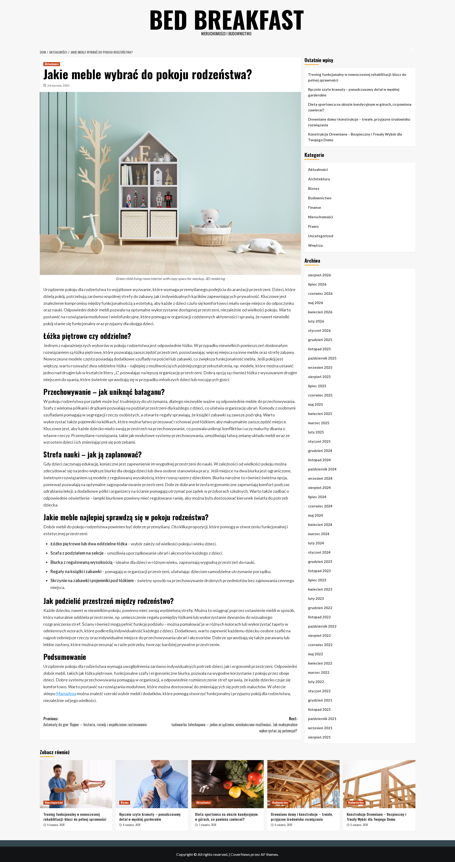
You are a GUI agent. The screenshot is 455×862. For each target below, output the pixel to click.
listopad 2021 (319, 709)
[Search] (412, 50)
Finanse (314, 207)
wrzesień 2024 (320, 478)
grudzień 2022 (320, 608)
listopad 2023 (319, 571)
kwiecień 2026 (320, 312)
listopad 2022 (319, 617)
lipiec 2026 (317, 284)
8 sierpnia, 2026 (132, 825)
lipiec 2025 (317, 386)
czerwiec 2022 (320, 645)
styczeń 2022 (319, 691)
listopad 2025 (319, 349)
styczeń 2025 (319, 441)
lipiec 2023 (317, 580)
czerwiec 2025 (320, 395)
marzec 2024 (318, 534)
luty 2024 (316, 543)
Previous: (95, 722)
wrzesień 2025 (320, 367)
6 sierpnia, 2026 (283, 825)
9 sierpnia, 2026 (56, 825)
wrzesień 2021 (320, 728)
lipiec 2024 (317, 497)
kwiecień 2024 (320, 524)
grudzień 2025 (320, 340)
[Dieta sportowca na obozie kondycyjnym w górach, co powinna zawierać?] (227, 784)
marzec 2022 (318, 672)
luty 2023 (316, 598)
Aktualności (52, 64)
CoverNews (240, 854)
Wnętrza (315, 245)
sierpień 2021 (319, 737)
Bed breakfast (226, 18)
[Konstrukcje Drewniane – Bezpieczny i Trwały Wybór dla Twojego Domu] (379, 784)
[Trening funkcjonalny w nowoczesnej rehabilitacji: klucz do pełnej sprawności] (76, 784)
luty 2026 (316, 321)
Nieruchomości (320, 217)
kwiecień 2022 (320, 663)
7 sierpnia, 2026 (207, 825)
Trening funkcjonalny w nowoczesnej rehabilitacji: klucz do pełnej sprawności (357, 77)
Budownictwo (319, 198)
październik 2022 (322, 626)
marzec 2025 (318, 423)
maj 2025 (315, 404)
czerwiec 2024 (320, 506)
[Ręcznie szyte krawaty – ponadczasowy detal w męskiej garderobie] (152, 784)
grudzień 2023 (320, 561)
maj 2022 (315, 654)
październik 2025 (322, 358)
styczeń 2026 (319, 330)
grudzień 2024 (320, 450)
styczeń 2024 (319, 552)
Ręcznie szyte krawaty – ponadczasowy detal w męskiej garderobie (353, 92)
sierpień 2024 (319, 487)
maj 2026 (315, 303)
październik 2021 (322, 718)
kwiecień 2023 (320, 589)
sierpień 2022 (319, 635)
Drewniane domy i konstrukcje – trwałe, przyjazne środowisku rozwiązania (359, 122)
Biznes (313, 188)
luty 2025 (316, 432)
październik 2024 (322, 469)
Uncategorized (320, 236)
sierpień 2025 (319, 376)
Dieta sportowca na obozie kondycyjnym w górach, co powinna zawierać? (359, 107)
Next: (234, 725)
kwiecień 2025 (320, 413)
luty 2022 (316, 682)
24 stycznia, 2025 (58, 85)
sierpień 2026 (319, 275)
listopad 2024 (319, 460)
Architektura (319, 179)
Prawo (313, 226)
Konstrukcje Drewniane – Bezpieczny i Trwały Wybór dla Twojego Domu (355, 137)
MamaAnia (66, 693)
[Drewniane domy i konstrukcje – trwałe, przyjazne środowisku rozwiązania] (303, 784)
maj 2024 (315, 515)
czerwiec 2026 (320, 293)
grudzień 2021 (320, 700)
